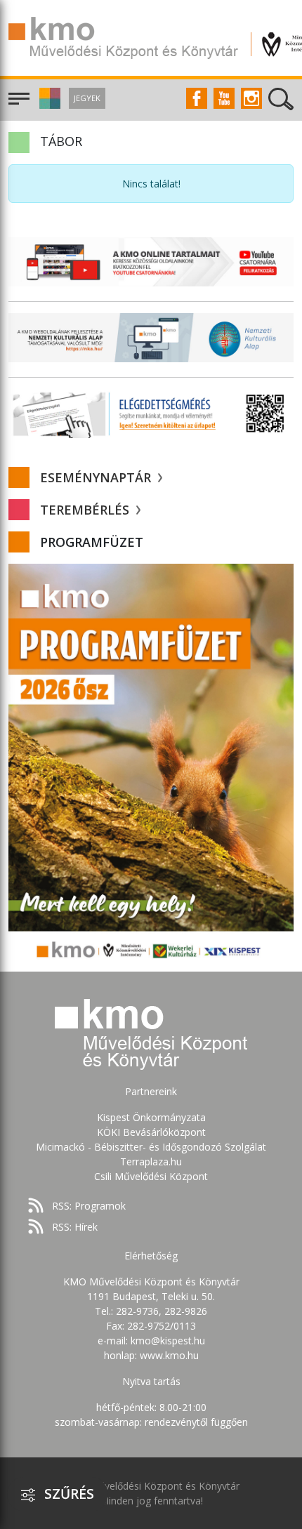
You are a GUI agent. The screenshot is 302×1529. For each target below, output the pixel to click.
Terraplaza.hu (151, 1161)
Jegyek (87, 98)
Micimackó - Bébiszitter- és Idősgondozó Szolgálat (151, 1146)
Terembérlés (86, 509)
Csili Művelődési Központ (151, 1176)
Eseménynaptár (97, 477)
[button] (48, 105)
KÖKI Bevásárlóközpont (151, 1132)
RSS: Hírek (75, 1226)
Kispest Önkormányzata (151, 1117)
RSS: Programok (89, 1205)
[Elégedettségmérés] (151, 413)
